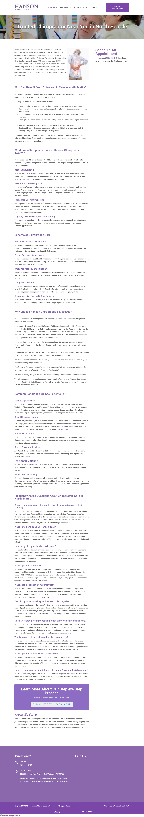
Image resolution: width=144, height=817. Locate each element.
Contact (93, 7)
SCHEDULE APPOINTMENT (117, 7)
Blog (85, 7)
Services (51, 7)
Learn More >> (62, 429)
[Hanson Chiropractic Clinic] (72, 815)
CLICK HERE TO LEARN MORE (52, 704)
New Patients (65, 7)
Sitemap (57, 812)
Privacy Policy (87, 812)
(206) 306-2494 (112, 58)
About (76, 7)
